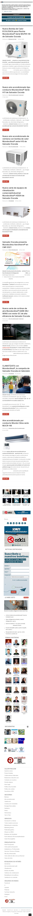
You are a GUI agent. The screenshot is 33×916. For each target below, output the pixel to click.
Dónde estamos (8, 782)
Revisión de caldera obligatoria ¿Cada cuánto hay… (16, 611)
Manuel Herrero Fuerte (24, 656)
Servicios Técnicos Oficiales (11, 851)
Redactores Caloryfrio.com (11, 777)
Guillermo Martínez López (16, 675)
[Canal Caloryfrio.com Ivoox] (25, 523)
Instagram (7, 894)
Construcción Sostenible (10, 803)
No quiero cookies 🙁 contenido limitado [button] (16, 20)
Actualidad (11, 201)
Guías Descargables (9, 838)
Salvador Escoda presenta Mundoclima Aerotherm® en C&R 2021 (15, 244)
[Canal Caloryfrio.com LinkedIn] (13, 523)
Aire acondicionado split (10, 866)
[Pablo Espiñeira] (8, 680)
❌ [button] (32, 3)
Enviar (13, 592)
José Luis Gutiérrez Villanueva (8, 704)
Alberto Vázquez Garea (24, 713)
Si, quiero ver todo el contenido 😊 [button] (16, 17)
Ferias (6, 810)
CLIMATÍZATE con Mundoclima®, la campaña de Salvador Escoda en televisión (16, 368)
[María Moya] (16, 661)
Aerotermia (7, 863)
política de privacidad (22, 580)
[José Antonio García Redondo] (16, 699)
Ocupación (8, 575)
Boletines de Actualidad (10, 834)
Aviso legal (7, 784)
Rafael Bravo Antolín (24, 704)
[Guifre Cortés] (16, 690)
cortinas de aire (6, 347)
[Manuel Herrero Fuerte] (24, 652)
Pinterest (6, 889)
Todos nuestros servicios (11, 823)
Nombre (7, 565)
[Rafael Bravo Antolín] (24, 699)
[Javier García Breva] (16, 642)
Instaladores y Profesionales (11, 849)
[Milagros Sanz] (8, 671)
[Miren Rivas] (24, 680)
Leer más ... (6, 77)
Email (6, 571)
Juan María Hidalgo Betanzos (16, 656)
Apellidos (7, 568)
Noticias (6, 797)
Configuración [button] (16, 14)
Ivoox (5, 896)
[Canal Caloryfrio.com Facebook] (8, 523)
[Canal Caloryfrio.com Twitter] (11, 523)
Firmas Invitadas (8, 773)
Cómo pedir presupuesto (11, 846)
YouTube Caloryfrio (9, 892)
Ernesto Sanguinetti (8, 694)
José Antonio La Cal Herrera (8, 647)
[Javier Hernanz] (8, 661)
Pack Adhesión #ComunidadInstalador (14, 836)
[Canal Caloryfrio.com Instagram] (19, 523)
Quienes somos (8, 771)
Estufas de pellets (9, 870)
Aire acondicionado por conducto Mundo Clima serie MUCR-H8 (15, 423)
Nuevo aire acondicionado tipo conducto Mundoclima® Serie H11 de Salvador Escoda (16, 90)
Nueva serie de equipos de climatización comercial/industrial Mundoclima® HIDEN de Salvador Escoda (14, 193)
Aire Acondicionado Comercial (16, 95)
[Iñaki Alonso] (24, 642)
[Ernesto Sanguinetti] (8, 690)
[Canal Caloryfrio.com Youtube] (16, 523)
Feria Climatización (13, 250)
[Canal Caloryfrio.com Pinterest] (22, 523)
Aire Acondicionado (13, 146)
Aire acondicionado (9, 799)
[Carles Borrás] (24, 661)
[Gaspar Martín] (16, 709)
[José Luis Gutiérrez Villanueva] (8, 699)
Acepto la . (19, 580)
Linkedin (6, 887)
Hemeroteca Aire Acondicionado (17, 428)
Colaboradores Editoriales (11, 775)
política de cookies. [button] (8, 11)
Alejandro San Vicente (24, 694)
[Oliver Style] (8, 718)
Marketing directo (9, 827)
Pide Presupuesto (9, 844)
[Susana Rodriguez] (24, 671)
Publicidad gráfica (9, 829)
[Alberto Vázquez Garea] (24, 709)
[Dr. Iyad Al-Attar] (16, 680)
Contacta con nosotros (10, 780)
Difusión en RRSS (9, 832)
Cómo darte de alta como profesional (14, 855)
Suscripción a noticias (10, 820)
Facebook (7, 883)
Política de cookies (9, 789)
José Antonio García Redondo (16, 704)
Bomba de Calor (12, 39)
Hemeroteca (7, 812)
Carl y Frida (7, 815)
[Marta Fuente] (8, 709)
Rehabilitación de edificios (11, 875)
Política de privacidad (10, 786)
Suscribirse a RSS (9, 791)
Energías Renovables (10, 806)
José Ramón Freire (8, 656)
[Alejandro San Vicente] (24, 690)
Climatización (7, 868)
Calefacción (7, 801)
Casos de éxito (8, 858)
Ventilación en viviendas (10, 877)
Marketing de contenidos (11, 825)
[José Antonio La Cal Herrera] (8, 642)
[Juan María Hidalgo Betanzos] (16, 652)
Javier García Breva (16, 647)
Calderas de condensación (11, 873)
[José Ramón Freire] (8, 652)
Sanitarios (7, 808)
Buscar (25, 519)
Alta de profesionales (10, 853)
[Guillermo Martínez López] (16, 671)
